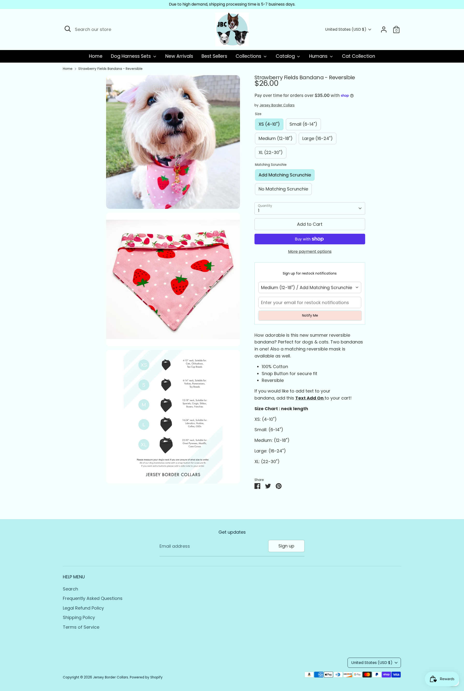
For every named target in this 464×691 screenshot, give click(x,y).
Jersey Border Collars (277, 105)
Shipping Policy (79, 617)
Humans (319, 56)
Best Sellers (214, 56)
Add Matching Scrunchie (285, 175)
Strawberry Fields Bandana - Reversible (110, 68)
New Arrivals (179, 56)
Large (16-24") (317, 138)
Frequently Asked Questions (93, 598)
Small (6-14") (303, 124)
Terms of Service (81, 627)
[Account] (384, 29)
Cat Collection (358, 56)
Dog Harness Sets (131, 56)
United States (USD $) (345, 29)
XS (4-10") (269, 124)
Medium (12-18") (276, 138)
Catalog (286, 56)
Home (95, 56)
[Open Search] (67, 29)
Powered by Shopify (146, 677)
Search (70, 589)
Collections (249, 56)
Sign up (286, 546)
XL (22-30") (271, 152)
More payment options (310, 251)
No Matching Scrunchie (283, 189)
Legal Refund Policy (83, 608)
